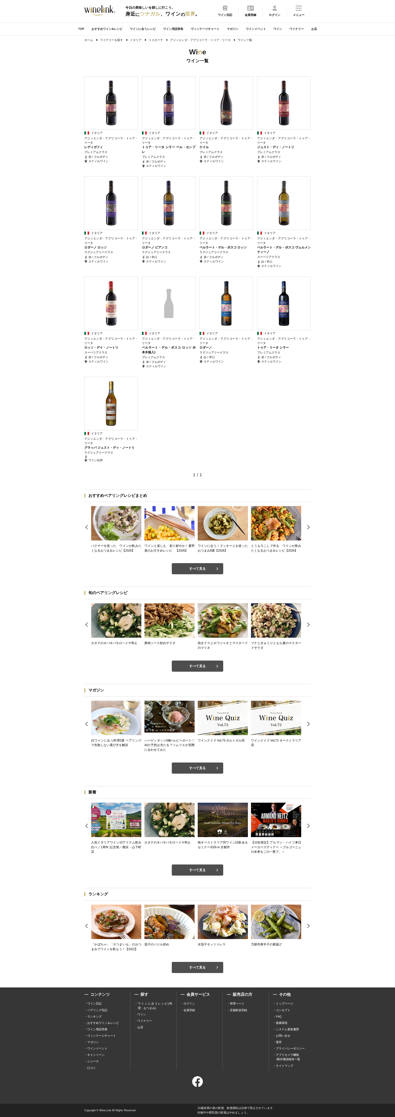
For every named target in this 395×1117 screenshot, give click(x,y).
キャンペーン (96, 1054)
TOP (81, 28)
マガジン (232, 28)
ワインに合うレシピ (143, 28)
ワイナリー (296, 28)
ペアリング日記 (97, 1010)
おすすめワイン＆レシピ (103, 1023)
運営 (279, 1042)
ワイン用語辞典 (173, 28)
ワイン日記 (94, 1003)
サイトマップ (284, 1065)
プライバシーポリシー (290, 1048)
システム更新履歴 (287, 1029)
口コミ (91, 1067)
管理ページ (237, 1003)
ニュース (93, 1061)
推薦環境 (281, 1023)
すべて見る (197, 568)
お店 (314, 28)
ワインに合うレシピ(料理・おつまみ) (155, 1005)
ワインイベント (256, 28)
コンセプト (283, 1010)
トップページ (284, 1003)
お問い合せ (283, 1035)
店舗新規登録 (238, 1010)
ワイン (277, 28)
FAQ (279, 1016)
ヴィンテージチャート (205, 28)
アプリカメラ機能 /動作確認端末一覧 (288, 1057)
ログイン (189, 1003)
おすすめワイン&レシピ (107, 28)
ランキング (94, 1016)
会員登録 (189, 1010)
